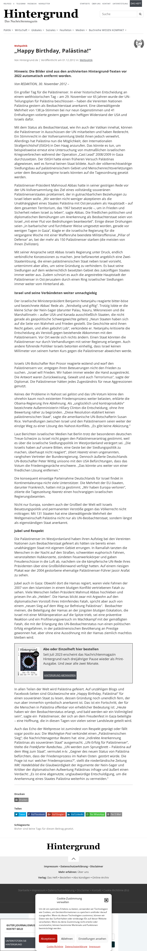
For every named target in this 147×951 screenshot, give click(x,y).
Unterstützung (120, 3)
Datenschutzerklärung (76, 946)
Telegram (20, 3)
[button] (106, 900)
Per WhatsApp (96, 814)
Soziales (51, 30)
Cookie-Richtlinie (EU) (116, 890)
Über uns (96, 3)
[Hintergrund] (41, 14)
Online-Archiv (100, 877)
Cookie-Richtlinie (55, 946)
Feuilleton (66, 30)
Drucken (22, 799)
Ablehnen (67, 938)
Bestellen (65, 877)
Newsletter (44, 3)
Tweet (21, 814)
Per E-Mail (115, 814)
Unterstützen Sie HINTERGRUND (16, 942)
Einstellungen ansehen (92, 938)
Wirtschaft (21, 30)
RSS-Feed (7, 3)
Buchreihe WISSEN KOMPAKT (106, 30)
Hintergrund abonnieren (60, 675)
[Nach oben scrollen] (73, 859)
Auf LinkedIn (77, 814)
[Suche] (140, 14)
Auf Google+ (58, 814)
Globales (36, 30)
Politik (7, 30)
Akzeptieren (48, 938)
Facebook (32, 3)
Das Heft (136, 3)
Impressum (94, 946)
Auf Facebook (38, 814)
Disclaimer (96, 866)
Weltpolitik (86, 60)
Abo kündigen (81, 877)
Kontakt (106, 3)
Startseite (85, 3)
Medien (80, 30)
